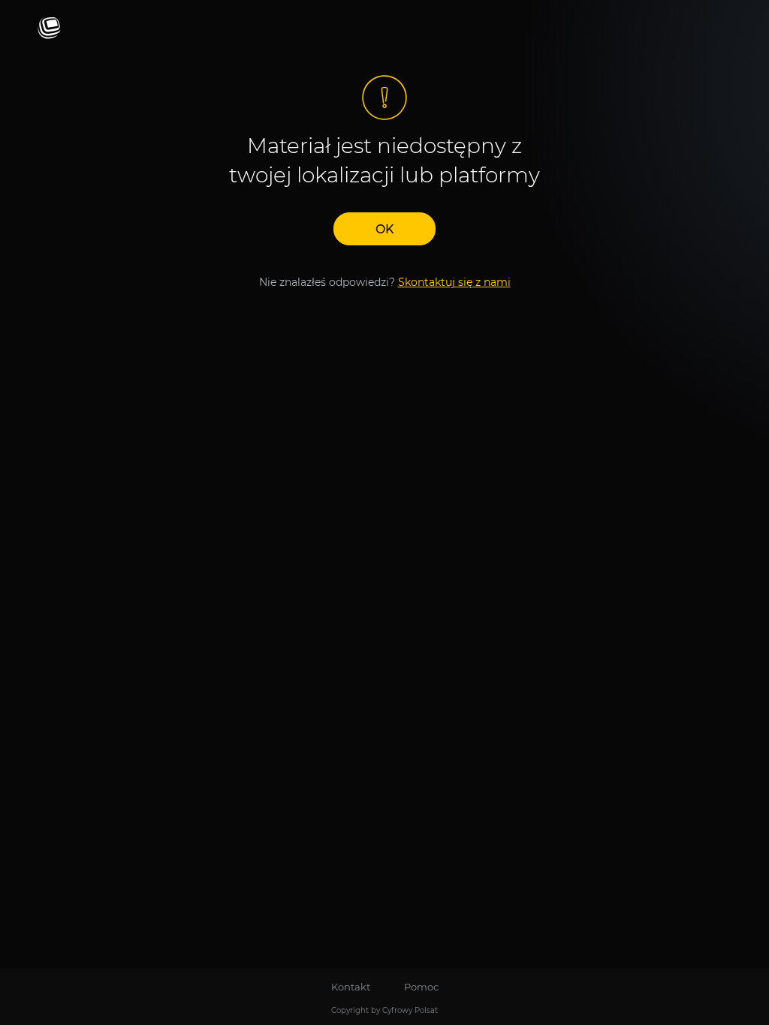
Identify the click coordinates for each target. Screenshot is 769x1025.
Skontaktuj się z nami (454, 282)
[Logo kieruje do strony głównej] (49, 29)
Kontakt (350, 987)
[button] (384, 228)
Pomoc (421, 987)
